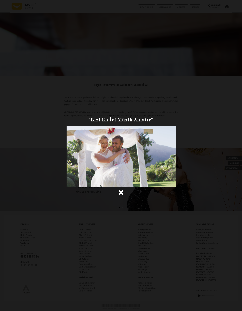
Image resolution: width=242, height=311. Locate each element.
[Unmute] (74, 184)
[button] (121, 192)
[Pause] (69, 184)
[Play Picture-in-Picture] (168, 184)
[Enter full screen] (172, 184)
